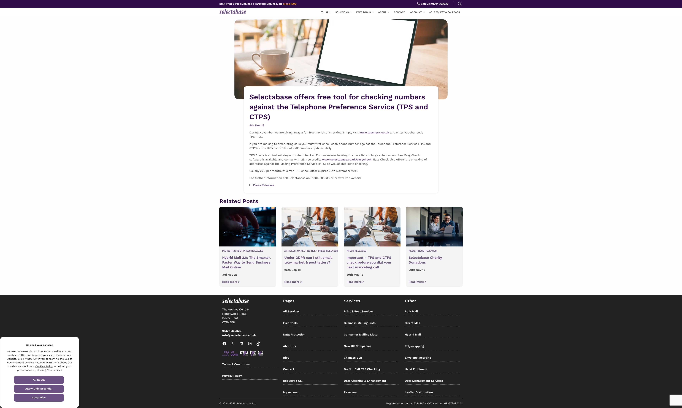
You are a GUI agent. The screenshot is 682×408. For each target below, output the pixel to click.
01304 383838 (231, 330)
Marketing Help (232, 250)
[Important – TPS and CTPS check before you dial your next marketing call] (372, 227)
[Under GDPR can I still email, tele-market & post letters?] (310, 227)
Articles (290, 250)
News (412, 250)
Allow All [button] (39, 379)
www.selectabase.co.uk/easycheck (347, 159)
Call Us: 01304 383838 (434, 3)
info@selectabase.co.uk (239, 335)
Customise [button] (39, 397)
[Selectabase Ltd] (239, 11)
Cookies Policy (44, 366)
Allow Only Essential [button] (38, 388)
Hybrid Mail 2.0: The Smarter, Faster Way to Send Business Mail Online (246, 262)
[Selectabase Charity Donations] (434, 227)
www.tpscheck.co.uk (374, 132)
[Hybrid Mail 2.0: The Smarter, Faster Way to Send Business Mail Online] (247, 227)
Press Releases (263, 185)
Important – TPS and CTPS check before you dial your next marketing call (369, 262)
